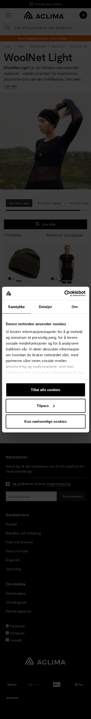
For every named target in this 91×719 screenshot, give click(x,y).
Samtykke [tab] (16, 307)
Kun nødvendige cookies (45, 421)
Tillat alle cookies (45, 390)
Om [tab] (75, 307)
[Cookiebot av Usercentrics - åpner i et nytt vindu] (64, 293)
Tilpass (43, 405)
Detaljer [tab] (45, 307)
